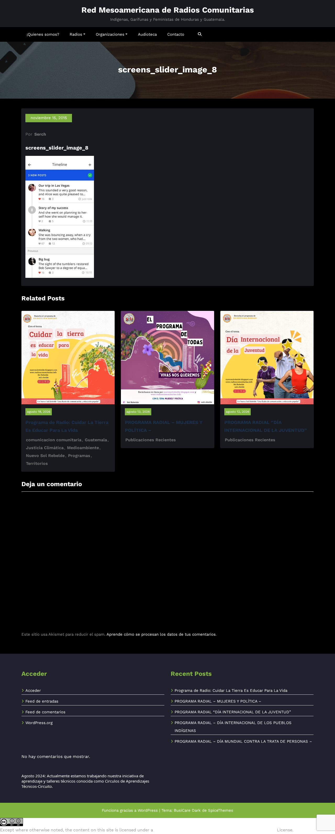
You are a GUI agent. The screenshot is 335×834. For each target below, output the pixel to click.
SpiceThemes (220, 810)
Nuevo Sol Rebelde (45, 455)
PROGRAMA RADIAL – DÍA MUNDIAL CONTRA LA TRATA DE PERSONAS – (243, 741)
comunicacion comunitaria (53, 439)
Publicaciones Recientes (150, 439)
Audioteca (147, 34)
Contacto (175, 34)
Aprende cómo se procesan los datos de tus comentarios (161, 634)
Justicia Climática (45, 447)
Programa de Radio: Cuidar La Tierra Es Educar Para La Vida (231, 690)
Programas (79, 455)
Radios (76, 34)
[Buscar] (200, 34)
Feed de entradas (41, 701)
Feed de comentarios (45, 712)
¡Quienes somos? (43, 34)
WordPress (148, 810)
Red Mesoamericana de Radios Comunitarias (167, 9)
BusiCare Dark (187, 810)
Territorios (37, 463)
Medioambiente (83, 447)
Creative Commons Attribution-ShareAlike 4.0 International (215, 829)
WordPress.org (39, 722)
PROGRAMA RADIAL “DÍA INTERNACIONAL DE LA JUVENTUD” (233, 712)
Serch (40, 134)
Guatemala (96, 439)
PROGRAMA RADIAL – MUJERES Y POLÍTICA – (218, 701)
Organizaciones (110, 34)
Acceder (33, 690)
